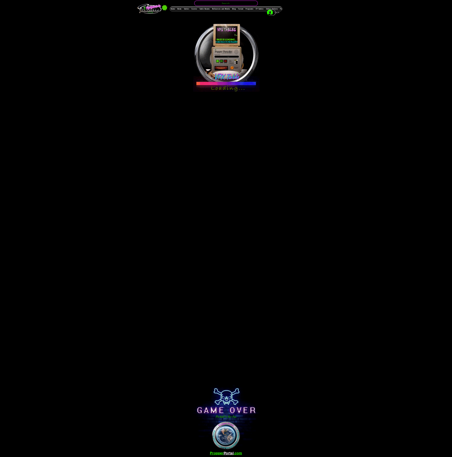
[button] (226, 3)
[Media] (248, 45)
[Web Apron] (204, 46)
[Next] (271, 164)
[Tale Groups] (277, 59)
